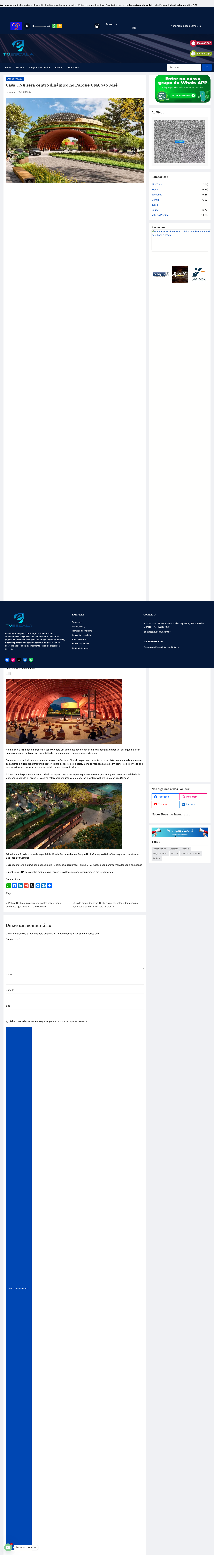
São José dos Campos (191, 853)
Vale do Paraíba (15, 79)
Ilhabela (185, 848)
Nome (10, 974)
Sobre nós (76, 622)
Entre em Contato (80, 648)
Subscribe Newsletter (82, 635)
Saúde (155, 210)
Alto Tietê (157, 184)
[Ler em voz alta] (9, 673)
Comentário (13, 939)
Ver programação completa (186, 25)
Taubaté (156, 858)
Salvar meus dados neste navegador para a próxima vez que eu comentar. (49, 1021)
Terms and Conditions (82, 631)
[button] (155, 516)
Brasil (155, 189)
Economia (157, 194)
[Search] (207, 67)
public (155, 204)
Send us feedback (80, 643)
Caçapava (174, 848)
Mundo (155, 199)
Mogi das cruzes (160, 853)
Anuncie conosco (80, 639)
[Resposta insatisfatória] (7, 674)
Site (8, 1005)
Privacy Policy (78, 626)
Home (8, 67)
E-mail (10, 990)
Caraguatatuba (159, 848)
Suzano (174, 853)
